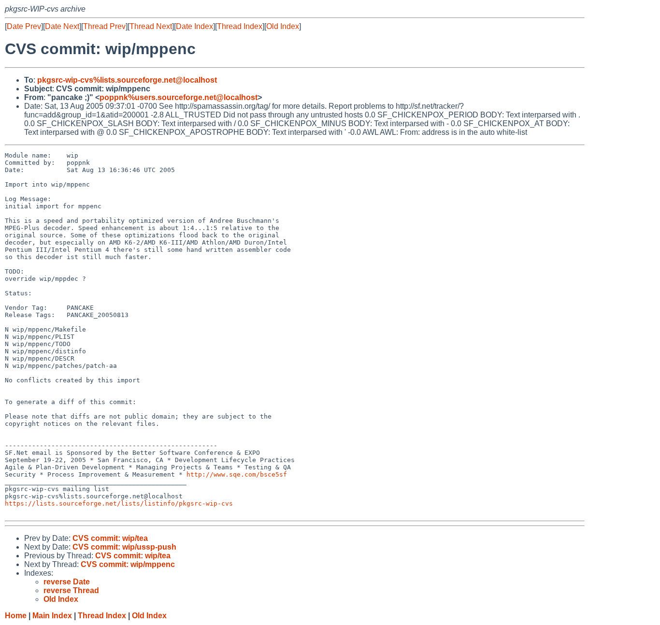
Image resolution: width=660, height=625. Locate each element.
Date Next (62, 26)
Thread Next (150, 26)
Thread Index (239, 26)
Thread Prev (104, 26)
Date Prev (24, 26)
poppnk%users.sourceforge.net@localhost (179, 97)
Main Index (52, 615)
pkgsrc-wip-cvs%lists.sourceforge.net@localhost (127, 80)
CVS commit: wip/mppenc (128, 564)
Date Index (194, 26)
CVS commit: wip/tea (110, 538)
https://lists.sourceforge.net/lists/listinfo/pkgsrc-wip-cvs (119, 503)
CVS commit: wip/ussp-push (124, 547)
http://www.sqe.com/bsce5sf (237, 474)
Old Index (282, 26)
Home (16, 615)
